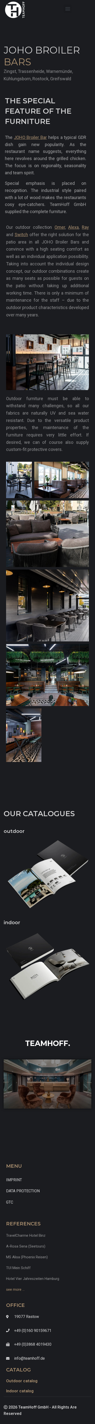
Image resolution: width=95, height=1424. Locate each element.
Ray (85, 227)
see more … (15, 1289)
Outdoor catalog (22, 1380)
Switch (21, 234)
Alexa (73, 227)
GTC (9, 1202)
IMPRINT (14, 1180)
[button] (68, 9)
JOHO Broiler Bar (30, 137)
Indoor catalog (20, 1390)
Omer (60, 227)
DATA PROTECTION (23, 1191)
